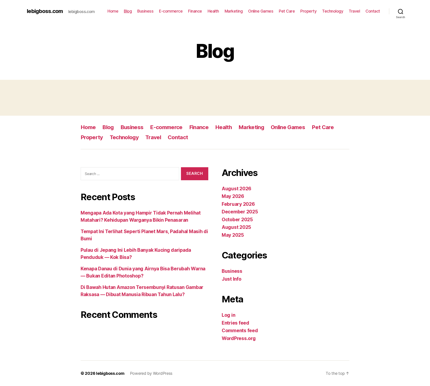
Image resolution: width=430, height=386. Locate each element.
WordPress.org (239, 338)
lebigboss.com (45, 11)
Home (113, 11)
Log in (228, 315)
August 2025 (236, 227)
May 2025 (233, 235)
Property (308, 11)
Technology (332, 11)
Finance (195, 11)
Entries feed (235, 323)
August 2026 (236, 188)
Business (145, 11)
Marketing (234, 11)
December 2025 (240, 212)
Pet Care (287, 11)
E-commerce (171, 11)
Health (213, 11)
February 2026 (238, 204)
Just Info (231, 279)
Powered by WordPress (151, 373)
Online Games (260, 11)
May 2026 (233, 196)
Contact (373, 11)
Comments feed (240, 330)
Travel (354, 11)
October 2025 (237, 219)
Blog (128, 11)
